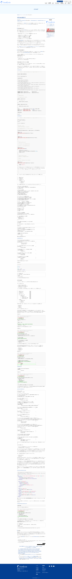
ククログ (36, 9)
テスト (30, 552)
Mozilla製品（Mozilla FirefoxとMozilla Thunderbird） (26, 558)
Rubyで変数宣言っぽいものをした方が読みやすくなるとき (27, 546)
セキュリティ (27, 552)
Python (19, 552)
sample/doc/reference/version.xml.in (22, 503)
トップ (37, 565)
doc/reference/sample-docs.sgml (21, 470)
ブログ (43, 567)
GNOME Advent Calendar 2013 (21, 20)
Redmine (22, 552)
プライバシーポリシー (45, 572)
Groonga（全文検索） (39, 558)
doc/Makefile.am (19, 366)
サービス (37, 567)
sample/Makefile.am (20, 238)
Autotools (25, 23)
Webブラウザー (20, 553)
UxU (36, 552)
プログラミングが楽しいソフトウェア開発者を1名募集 (30, 556)
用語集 (37, 574)
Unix (32, 552)
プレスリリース (38, 572)
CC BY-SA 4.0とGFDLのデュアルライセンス (30, 554)
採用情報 (43, 565)
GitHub (42, 51)
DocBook (21, 40)
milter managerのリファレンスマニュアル (34, 46)
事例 (34, 552)
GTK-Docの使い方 (21, 17)
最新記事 (37, 546)
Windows (24, 553)
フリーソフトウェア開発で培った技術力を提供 (29, 557)
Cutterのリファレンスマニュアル (23, 46)
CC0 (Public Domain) (27, 52)
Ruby (24, 552)
